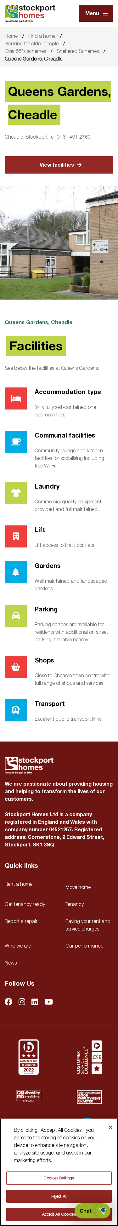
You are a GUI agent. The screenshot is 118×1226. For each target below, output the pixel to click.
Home (11, 36)
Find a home (41, 36)
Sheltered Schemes (78, 51)
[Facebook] (8, 1002)
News (11, 962)
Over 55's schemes (25, 51)
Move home (78, 887)
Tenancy (74, 904)
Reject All (59, 1196)
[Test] (89, 1057)
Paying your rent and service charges (87, 924)
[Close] (110, 1127)
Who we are (18, 945)
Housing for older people (32, 43)
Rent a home (18, 884)
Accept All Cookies (59, 1214)
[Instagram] (22, 1002)
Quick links (21, 866)
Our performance (84, 945)
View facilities (57, 165)
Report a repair (21, 921)
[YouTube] (48, 1002)
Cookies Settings (59, 1177)
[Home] (30, 13)
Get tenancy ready (25, 904)
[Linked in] (34, 1002)
